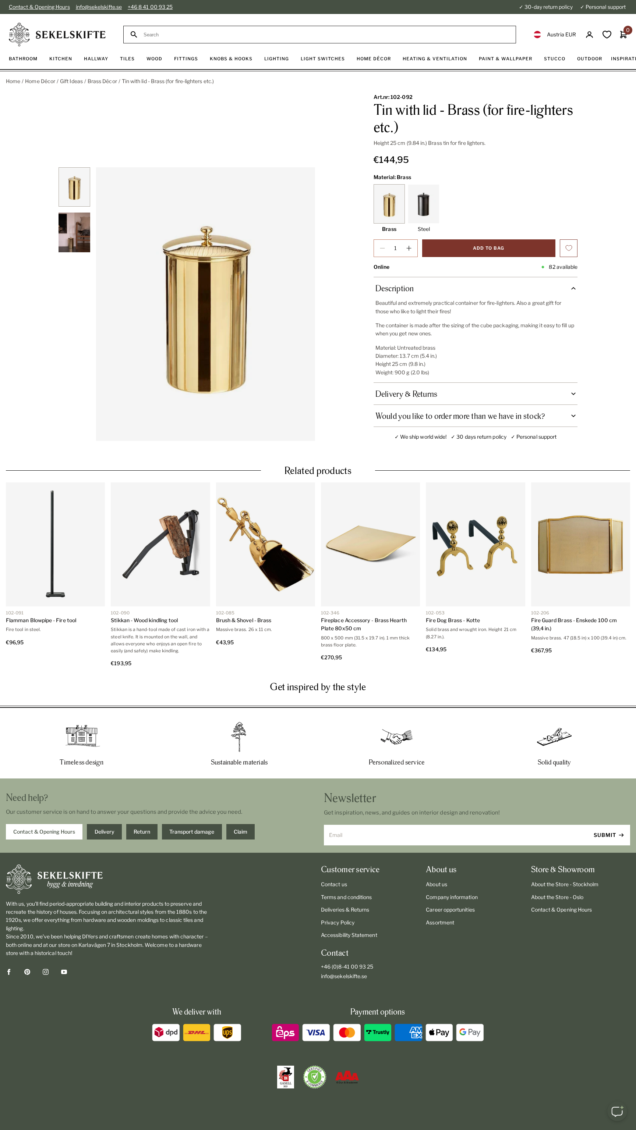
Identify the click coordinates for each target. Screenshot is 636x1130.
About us (436, 884)
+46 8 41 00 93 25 (150, 7)
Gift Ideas (71, 81)
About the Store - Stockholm (565, 884)
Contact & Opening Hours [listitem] (44, 831)
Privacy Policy (337, 922)
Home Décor (40, 81)
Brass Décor (102, 81)
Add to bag (488, 248)
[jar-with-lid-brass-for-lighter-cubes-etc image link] (205, 304)
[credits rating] (347, 1077)
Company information (451, 897)
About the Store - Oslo (557, 897)
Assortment (440, 922)
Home (13, 81)
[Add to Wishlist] (568, 248)
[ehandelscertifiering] (314, 1077)
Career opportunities (450, 909)
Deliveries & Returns (345, 909)
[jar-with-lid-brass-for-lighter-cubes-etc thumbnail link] (74, 187)
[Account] (589, 34)
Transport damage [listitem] (191, 831)
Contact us (334, 884)
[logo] (57, 34)
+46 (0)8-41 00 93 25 (347, 966)
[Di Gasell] (285, 1077)
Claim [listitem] (240, 831)
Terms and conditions (346, 897)
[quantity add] (409, 248)
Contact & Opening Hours (39, 7)
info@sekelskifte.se (99, 7)
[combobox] (326, 35)
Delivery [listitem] (104, 831)
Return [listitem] (142, 831)
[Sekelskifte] (108, 879)
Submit (605, 835)
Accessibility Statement (349, 935)
